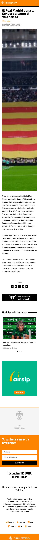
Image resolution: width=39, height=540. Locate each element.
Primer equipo (6, 21)
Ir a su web (19, 392)
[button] (12, 286)
